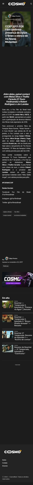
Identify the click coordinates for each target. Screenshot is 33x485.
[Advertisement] (16, 70)
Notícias (5, 266)
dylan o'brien (7, 212)
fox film (16, 212)
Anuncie (5, 466)
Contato (4, 463)
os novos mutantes (20, 215)
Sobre (4, 460)
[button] (3, 4)
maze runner (7, 215)
